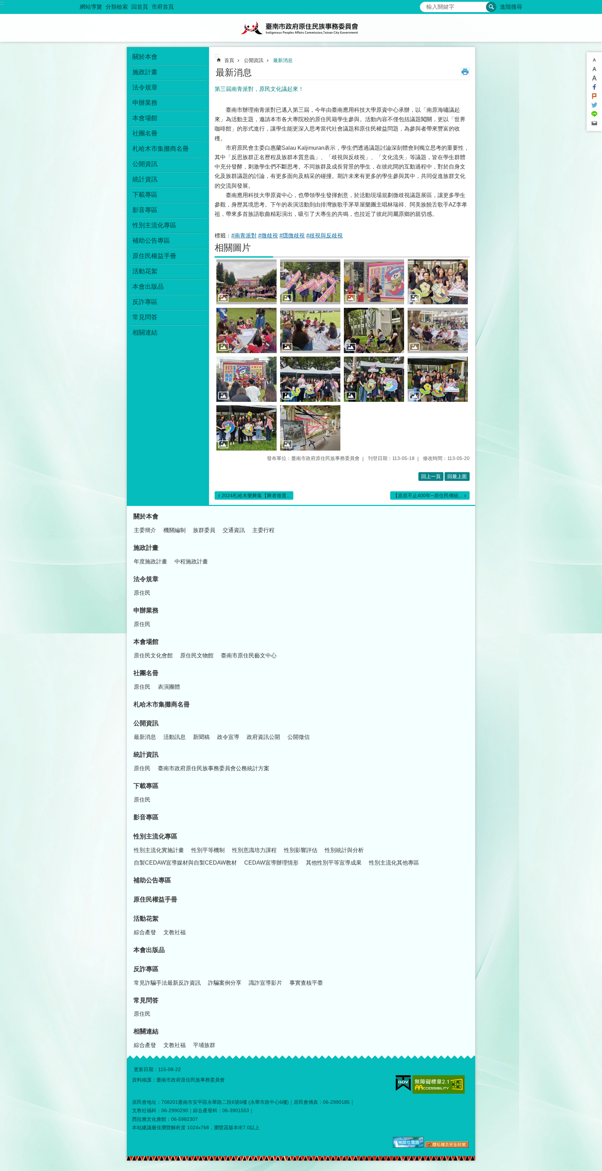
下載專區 (144, 194)
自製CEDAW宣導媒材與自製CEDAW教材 (185, 863)
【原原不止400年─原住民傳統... (428, 495)
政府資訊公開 (263, 737)
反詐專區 (144, 301)
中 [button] (594, 68)
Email (594, 123)
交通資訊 (234, 530)
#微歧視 (268, 236)
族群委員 (204, 530)
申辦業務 (144, 102)
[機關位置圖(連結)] (408, 1146)
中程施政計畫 (191, 561)
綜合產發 (145, 932)
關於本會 (144, 56)
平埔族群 (204, 1045)
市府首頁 (163, 7)
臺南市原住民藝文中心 (249, 655)
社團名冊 (144, 133)
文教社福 (174, 932)
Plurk (594, 96)
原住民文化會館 (153, 655)
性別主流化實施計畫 (159, 850)
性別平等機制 (208, 850)
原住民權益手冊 (154, 255)
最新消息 (283, 60)
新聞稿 (201, 737)
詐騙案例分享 (224, 983)
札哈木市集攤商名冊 (160, 148)
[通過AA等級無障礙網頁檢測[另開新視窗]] (438, 1084)
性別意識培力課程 (254, 850)
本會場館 (144, 118)
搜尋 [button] (491, 7)
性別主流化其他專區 (394, 863)
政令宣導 (228, 737)
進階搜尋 (511, 7)
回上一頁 (431, 476)
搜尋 (425, 5)
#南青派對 (244, 236)
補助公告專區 (151, 240)
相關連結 (144, 332)
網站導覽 (91, 7)
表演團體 (169, 687)
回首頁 (139, 7)
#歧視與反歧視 (324, 236)
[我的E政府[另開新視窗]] (403, 1083)
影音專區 (144, 209)
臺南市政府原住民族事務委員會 (301, 28)
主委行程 (263, 530)
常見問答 (144, 317)
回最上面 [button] (457, 476)
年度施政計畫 (150, 561)
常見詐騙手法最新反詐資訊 (167, 983)
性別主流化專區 (154, 225)
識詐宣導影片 (265, 983)
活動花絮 (144, 271)
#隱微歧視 (292, 236)
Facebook (594, 87)
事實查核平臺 (306, 983)
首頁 (229, 60)
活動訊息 (174, 737)
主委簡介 (145, 530)
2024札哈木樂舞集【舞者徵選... (256, 495)
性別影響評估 (300, 850)
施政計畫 (144, 72)
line (594, 114)
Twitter (594, 105)
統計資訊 (144, 179)
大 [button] (594, 78)
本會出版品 (148, 286)
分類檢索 (117, 7)
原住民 (142, 593)
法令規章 (144, 87)
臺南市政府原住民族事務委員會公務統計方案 (213, 768)
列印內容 (465, 71)
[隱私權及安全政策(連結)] (447, 1146)
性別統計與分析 (344, 850)
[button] (246, 282)
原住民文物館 (197, 655)
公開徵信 (298, 737)
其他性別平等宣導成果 (334, 863)
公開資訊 (144, 164)
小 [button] (594, 59)
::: (2, 3)
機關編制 (174, 530)
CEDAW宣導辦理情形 (271, 863)
